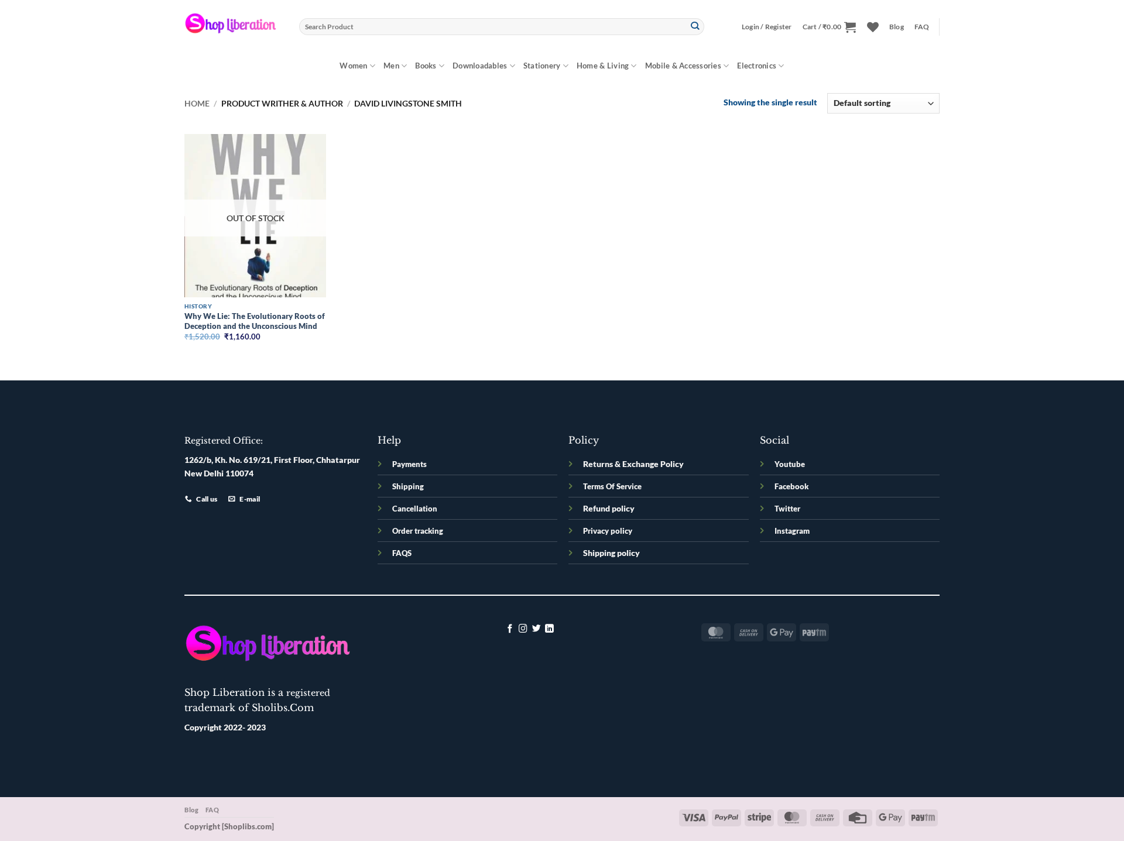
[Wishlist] (873, 27)
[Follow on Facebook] (510, 629)
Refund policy (609, 508)
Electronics (756, 65)
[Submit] (695, 27)
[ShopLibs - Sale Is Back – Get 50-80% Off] (233, 26)
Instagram (792, 531)
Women (353, 65)
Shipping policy (611, 553)
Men (391, 65)
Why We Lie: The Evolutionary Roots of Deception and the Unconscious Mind (254, 321)
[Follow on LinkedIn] (549, 629)
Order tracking (417, 531)
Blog (896, 26)
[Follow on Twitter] (536, 629)
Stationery (542, 65)
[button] (767, 27)
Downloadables (480, 65)
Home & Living (603, 65)
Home (197, 103)
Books (425, 65)
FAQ (922, 26)
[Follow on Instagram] (523, 629)
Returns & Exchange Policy (633, 464)
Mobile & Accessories (683, 65)
